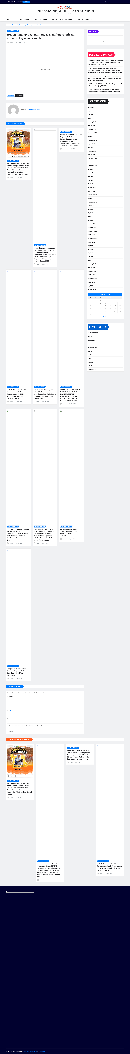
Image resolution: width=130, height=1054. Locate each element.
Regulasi (90, 362)
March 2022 (91, 260)
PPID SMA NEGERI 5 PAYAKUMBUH (65, 11)
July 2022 (90, 246)
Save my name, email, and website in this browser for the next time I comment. (29, 726)
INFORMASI (53, 19)
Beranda (10, 19)
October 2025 (91, 136)
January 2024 (91, 191)
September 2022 (92, 238)
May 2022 (90, 253)
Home (8, 25)
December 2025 (92, 129)
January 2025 (91, 155)
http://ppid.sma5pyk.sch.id (33, 109)
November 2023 (92, 195)
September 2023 (92, 202)
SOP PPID (90, 366)
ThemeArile (42, 1051)
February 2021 (92, 289)
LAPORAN (43, 19)
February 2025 (92, 151)
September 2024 (92, 165)
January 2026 (91, 125)
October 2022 (91, 235)
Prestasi (90, 355)
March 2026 (91, 118)
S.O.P (35, 19)
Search (92, 31)
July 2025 (90, 147)
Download (19, 95)
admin (11, 42)
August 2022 (91, 242)
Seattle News (33, 1051)
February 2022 (92, 264)
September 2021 (92, 278)
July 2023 (90, 209)
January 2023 (91, 224)
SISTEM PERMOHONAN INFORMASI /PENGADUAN (76, 19)
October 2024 (91, 162)
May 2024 (90, 176)
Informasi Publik (92, 347)
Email (9, 718)
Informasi (90, 344)
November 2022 (92, 231)
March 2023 (91, 216)
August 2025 (91, 144)
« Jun (104, 316)
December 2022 (92, 227)
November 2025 (92, 133)
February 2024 (92, 187)
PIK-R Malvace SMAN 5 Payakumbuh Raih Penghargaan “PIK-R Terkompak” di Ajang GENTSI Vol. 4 (16, 394)
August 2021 (91, 282)
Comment (9, 697)
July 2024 (90, 169)
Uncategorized (92, 369)
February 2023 (92, 220)
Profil (89, 358)
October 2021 (91, 275)
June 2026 (91, 107)
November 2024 (92, 158)
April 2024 (90, 180)
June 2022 (91, 249)
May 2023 (90, 213)
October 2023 (91, 198)
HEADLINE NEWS (93, 333)
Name (9, 711)
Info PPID (90, 336)
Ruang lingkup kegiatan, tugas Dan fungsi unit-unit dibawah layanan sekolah (30, 25)
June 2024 (91, 173)
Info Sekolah (91, 340)
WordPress (26, 1051)
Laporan (90, 351)
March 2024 (91, 184)
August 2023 (91, 206)
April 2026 (90, 114)
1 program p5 (11, 95)
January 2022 (91, 267)
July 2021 (90, 286)
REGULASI (27, 19)
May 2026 (90, 111)
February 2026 (92, 122)
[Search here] (123, 19)
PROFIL (19, 19)
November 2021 (92, 271)
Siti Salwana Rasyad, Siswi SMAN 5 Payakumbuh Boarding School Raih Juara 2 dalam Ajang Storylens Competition (45, 394)
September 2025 (92, 140)
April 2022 (90, 256)
